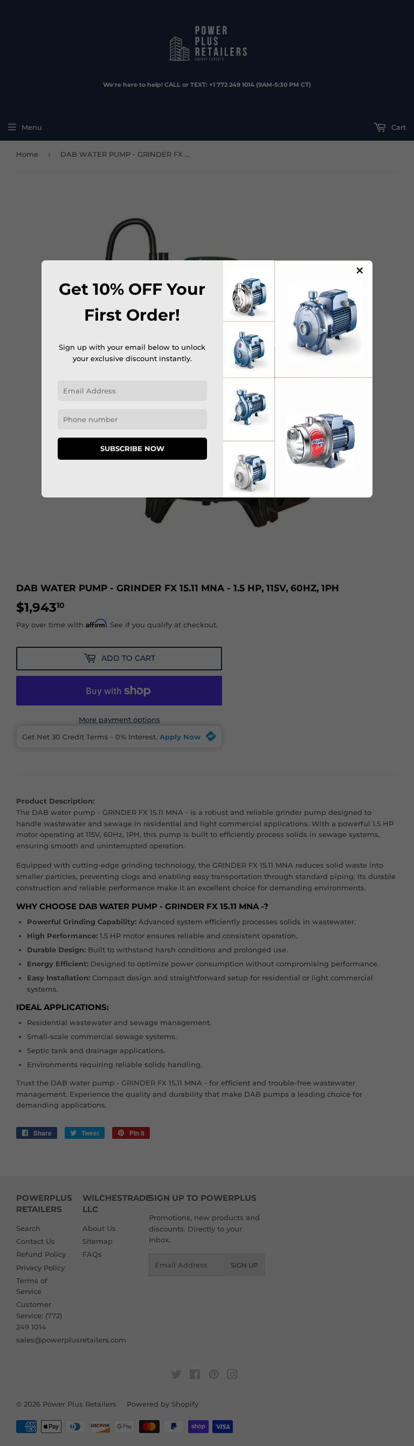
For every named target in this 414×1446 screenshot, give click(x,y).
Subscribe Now (132, 448)
